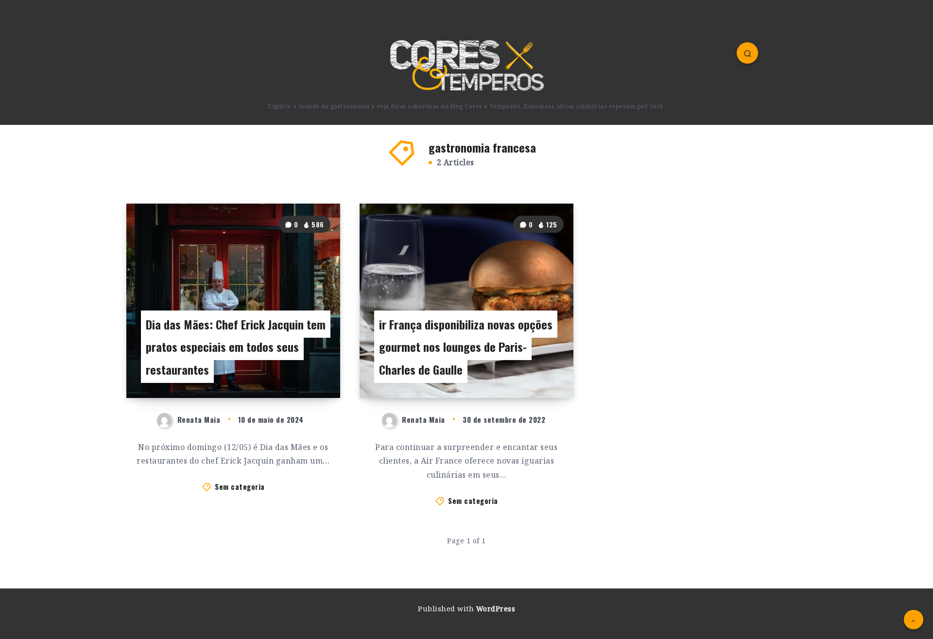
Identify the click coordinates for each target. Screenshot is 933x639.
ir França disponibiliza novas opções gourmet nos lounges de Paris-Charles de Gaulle (466, 347)
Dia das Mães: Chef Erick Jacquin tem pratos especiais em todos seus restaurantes (236, 347)
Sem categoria (240, 486)
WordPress (496, 608)
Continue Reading (297, 369)
